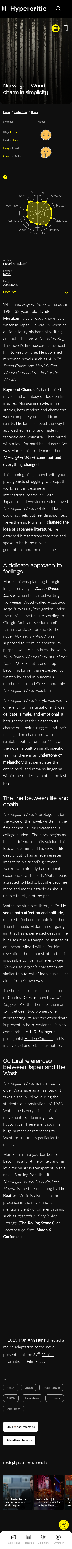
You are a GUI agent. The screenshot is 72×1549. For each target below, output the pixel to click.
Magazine (29, 1542)
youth (29, 1387)
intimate (54, 1398)
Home (6, 112)
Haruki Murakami (15, 264)
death (11, 1387)
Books (34, 112)
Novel (7, 274)
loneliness (13, 1409)
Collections (14, 1542)
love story (32, 1398)
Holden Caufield (38, 1038)
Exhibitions (43, 1542)
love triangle (51, 1387)
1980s (11, 1398)
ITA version (58, 1542)
